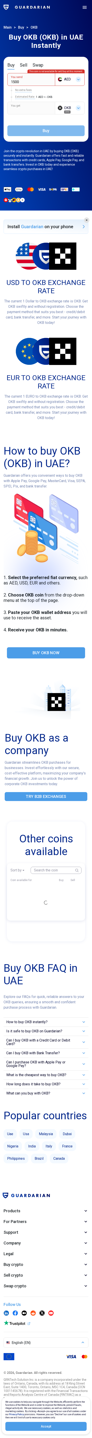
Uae (10, 1134)
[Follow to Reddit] (33, 1313)
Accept (46, 1426)
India (32, 1146)
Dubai (67, 1134)
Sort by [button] (16, 870)
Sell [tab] (23, 65)
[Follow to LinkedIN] (6, 1313)
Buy (21, 27)
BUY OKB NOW (46, 652)
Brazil (39, 1158)
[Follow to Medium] (24, 1313)
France (67, 1146)
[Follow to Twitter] (42, 1313)
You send (17, 77)
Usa (26, 1134)
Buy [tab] (11, 65)
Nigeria (12, 1146)
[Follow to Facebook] (15, 1313)
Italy (49, 1146)
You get (15, 105)
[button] (87, 220)
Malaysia (46, 1134)
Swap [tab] (38, 65)
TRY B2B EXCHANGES (46, 796)
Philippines (16, 1158)
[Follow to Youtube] (51, 1313)
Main (8, 27)
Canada (59, 1158)
